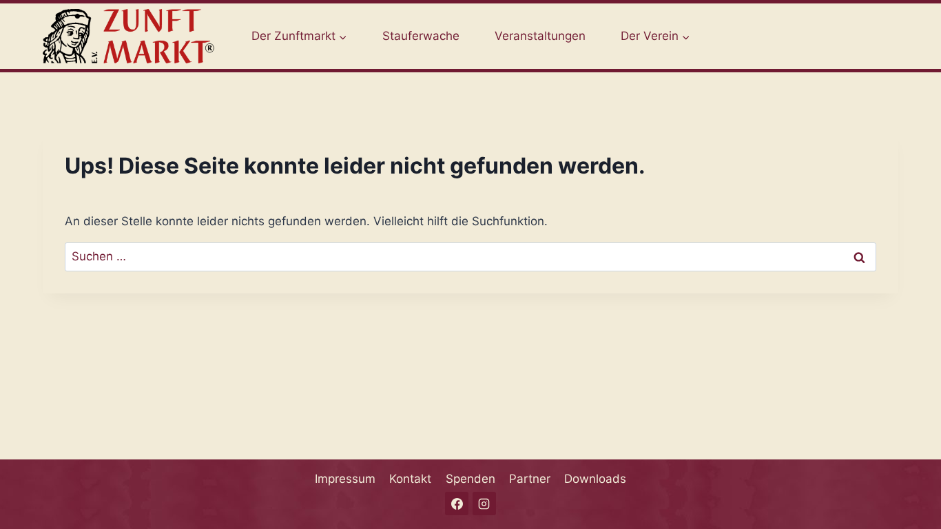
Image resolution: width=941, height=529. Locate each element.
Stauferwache (420, 36)
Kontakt (410, 479)
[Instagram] (484, 503)
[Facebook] (456, 503)
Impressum (345, 479)
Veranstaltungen (540, 36)
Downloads (595, 479)
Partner (529, 479)
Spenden (470, 479)
